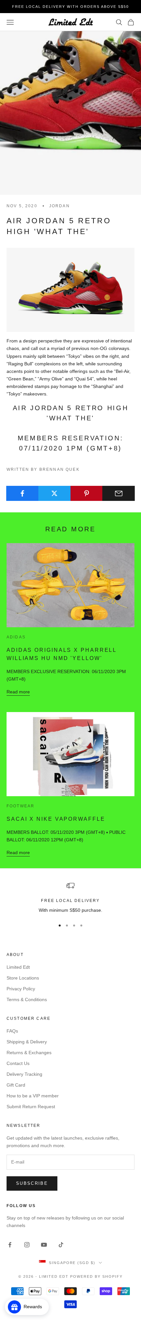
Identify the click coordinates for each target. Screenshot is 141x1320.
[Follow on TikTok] (61, 1244)
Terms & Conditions (27, 999)
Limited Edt (18, 967)
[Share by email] (118, 493)
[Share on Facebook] (22, 493)
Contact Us (18, 1063)
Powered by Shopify (96, 1276)
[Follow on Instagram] (27, 1244)
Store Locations (23, 978)
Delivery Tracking (24, 1074)
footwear (20, 806)
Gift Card (16, 1085)
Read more (18, 691)
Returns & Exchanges (29, 1052)
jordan (59, 206)
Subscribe (32, 1183)
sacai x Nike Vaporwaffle (56, 819)
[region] (70, 898)
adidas (16, 637)
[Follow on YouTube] (44, 1244)
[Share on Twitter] (54, 493)
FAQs (12, 1031)
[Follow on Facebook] (10, 1244)
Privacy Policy (21, 988)
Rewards (35, 1306)
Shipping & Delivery (27, 1041)
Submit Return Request (31, 1106)
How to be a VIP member (33, 1095)
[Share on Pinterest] (87, 493)
